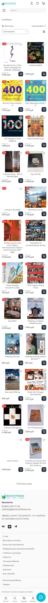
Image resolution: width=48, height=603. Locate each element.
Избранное (8, 565)
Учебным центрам (12, 553)
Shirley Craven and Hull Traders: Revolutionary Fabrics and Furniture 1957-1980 (12, 247)
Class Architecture (35, 139)
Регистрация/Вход (12, 580)
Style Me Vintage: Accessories (36, 393)
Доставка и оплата (12, 540)
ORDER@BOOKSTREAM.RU (16, 509)
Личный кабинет (11, 561)
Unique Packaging (12, 428)
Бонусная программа (13, 545)
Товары (6, 584)
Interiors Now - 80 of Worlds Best (12, 175)
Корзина (7, 569)
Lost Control (12, 461)
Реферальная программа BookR (18, 549)
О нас (5, 536)
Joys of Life (36, 174)
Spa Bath (12, 321)
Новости (7, 557)
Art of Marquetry (35, 428)
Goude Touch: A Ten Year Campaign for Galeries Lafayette (12, 67)
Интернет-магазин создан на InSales (17, 592)
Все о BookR (9, 574)
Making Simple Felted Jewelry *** (35, 357)
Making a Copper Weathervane (36, 322)
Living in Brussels (12, 210)
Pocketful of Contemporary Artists (36, 244)
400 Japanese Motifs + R (35, 104)
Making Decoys (12, 356)
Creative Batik (35, 65)
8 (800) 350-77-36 (11, 506)
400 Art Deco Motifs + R (12, 104)
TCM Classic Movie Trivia (35, 286)
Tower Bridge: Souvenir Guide (12, 286)
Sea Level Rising (12, 392)
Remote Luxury (35, 210)
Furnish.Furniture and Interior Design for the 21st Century (35, 463)
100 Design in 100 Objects (12, 140)
